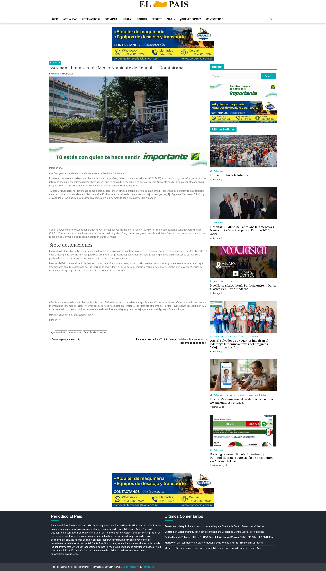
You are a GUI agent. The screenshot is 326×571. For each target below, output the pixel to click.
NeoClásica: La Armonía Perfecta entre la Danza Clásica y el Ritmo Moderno (243, 287)
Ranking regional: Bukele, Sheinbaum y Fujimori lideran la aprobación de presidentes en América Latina (241, 457)
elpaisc (55, 73)
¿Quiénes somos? (191, 19)
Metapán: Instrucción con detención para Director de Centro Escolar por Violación (221, 526)
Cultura (230, 281)
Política (142, 19)
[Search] (272, 19)
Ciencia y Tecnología (236, 336)
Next (209, 43)
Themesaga (148, 567)
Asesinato (61, 332)
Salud (263, 395)
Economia (111, 19)
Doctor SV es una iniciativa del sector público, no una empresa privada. (241, 400)
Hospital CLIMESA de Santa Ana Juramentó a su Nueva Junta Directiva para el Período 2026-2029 (243, 230)
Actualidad (70, 19)
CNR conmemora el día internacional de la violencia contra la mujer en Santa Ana (220, 542)
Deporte (157, 19)
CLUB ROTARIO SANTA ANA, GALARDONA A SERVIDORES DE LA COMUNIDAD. (233, 537)
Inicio (55, 19)
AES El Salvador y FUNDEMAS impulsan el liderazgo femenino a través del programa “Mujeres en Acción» (239, 343)
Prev (116, 43)
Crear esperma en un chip (66, 339)
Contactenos (214, 19)
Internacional (91, 19)
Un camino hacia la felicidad (229, 175)
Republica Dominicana (95, 332)
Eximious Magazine (130, 567)
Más (169, 19)
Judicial (127, 19)
